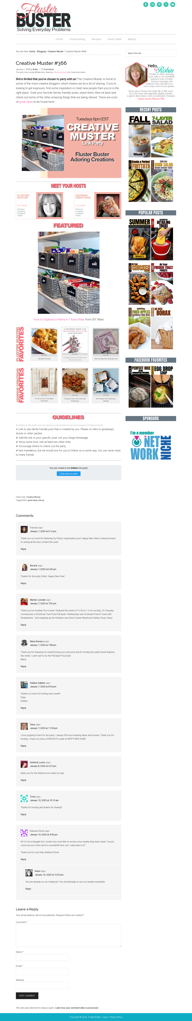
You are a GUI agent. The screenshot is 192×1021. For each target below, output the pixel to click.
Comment (21, 922)
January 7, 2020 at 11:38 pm (43, 728)
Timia (32, 796)
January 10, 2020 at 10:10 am (44, 800)
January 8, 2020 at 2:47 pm (43, 766)
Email (19, 966)
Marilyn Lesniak (37, 600)
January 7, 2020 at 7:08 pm (43, 645)
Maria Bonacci (37, 641)
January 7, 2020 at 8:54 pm (43, 686)
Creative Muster (33, 497)
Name (19, 952)
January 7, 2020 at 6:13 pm (43, 531)
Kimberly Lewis (37, 762)
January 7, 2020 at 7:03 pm (43, 603)
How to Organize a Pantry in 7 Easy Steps (59, 319)
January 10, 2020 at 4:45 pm (43, 834)
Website (20, 980)
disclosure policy (61, 72)
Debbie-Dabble (37, 683)
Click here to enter (69, 473)
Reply (23, 549)
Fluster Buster (44, 17)
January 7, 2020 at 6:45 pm (43, 569)
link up (41, 500)
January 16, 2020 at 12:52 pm (49, 874)
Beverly (33, 565)
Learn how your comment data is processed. (77, 1008)
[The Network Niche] (151, 465)
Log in (105, 1017)
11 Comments (47, 69)
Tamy (32, 724)
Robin (37, 871)
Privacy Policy (116, 1017)
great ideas (26, 101)
